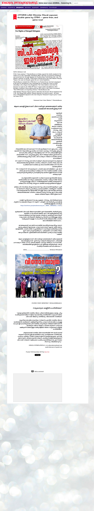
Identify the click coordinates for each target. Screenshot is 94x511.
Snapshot (44, 7)
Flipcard (11, 7)
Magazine (20, 7)
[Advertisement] (72, 43)
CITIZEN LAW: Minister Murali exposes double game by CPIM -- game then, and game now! (37, 17)
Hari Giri (47, 352)
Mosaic (28, 7)
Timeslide (53, 7)
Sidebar (35, 7)
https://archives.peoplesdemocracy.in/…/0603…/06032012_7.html (41, 205)
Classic (4, 7)
